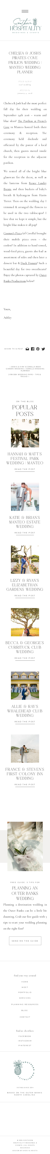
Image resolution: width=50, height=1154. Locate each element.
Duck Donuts (29, 263)
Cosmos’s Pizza (13, 233)
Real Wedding (25, 85)
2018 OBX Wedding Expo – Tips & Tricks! (25, 375)
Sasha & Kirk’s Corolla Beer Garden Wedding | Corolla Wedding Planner (25, 369)
